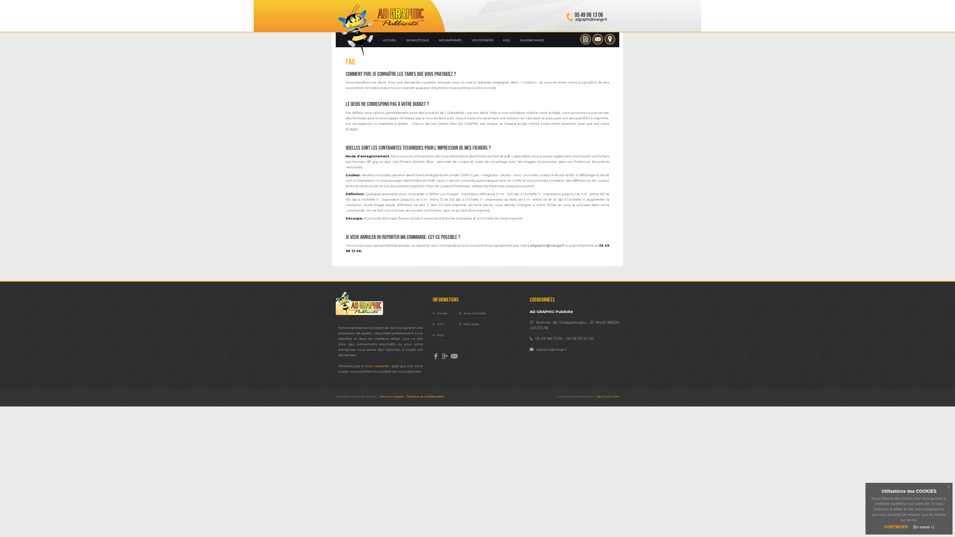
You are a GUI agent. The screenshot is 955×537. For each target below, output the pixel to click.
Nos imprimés (450, 40)
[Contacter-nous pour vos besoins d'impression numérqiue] (454, 356)
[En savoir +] (923, 526)
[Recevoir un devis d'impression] (586, 38)
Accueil (389, 40)
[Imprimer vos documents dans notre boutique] (610, 38)
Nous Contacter (475, 313)
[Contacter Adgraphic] (598, 38)
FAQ (506, 40)
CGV (440, 324)
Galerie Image (532, 40)
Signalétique (417, 40)
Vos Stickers (482, 40)
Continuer (896, 527)
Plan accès (471, 324)
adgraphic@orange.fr (547, 245)
